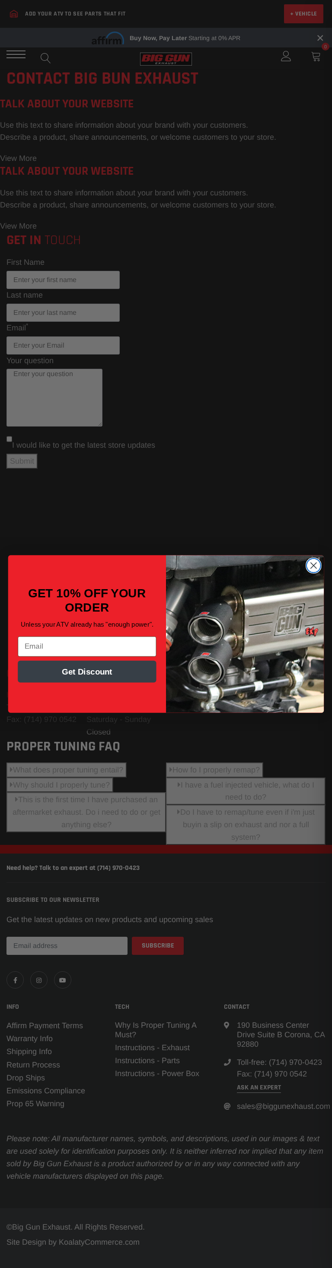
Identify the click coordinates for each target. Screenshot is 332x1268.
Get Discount (87, 671)
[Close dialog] (313, 566)
